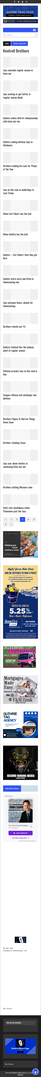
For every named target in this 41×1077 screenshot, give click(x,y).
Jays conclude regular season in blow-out (18, 71)
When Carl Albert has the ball (17, 214)
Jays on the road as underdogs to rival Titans (18, 191)
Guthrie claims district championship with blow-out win (20, 119)
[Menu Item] (14, 1)
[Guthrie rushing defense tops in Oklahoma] (20, 138)
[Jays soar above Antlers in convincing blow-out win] (20, 459)
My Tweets (7, 1008)
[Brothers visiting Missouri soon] (20, 483)
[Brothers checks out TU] (20, 322)
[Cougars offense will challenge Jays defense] (20, 391)
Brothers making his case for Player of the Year (20, 167)
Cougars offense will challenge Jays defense (20, 396)
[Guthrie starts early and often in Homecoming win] (20, 274)
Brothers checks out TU (14, 326)
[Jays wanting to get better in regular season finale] (20, 90)
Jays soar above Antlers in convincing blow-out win (15, 465)
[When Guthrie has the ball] (20, 230)
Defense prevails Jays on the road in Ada (20, 372)
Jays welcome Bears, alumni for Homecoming (18, 304)
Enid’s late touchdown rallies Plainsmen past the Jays (16, 509)
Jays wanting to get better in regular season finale (17, 95)
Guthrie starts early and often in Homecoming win (18, 280)
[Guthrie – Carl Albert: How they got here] (20, 250)
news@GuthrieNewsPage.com (15, 951)
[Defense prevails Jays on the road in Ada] (20, 367)
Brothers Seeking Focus (14, 443)
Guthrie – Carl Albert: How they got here (20, 256)
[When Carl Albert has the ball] (20, 209)
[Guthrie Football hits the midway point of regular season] (20, 343)
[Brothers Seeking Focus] (20, 438)
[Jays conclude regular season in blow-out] (20, 66)
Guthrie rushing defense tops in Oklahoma (18, 143)
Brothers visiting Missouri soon (17, 487)
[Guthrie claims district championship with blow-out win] (20, 114)
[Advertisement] (20, 870)
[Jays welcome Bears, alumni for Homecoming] (20, 298)
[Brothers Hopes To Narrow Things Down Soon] (20, 414)
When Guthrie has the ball (15, 234)
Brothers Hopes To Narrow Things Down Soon (19, 420)
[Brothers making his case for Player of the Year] (20, 161)
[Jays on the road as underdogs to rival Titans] (20, 185)
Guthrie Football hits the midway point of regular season (18, 348)
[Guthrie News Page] (20, 11)
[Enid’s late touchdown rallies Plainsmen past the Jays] (20, 503)
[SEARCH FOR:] (20, 35)
